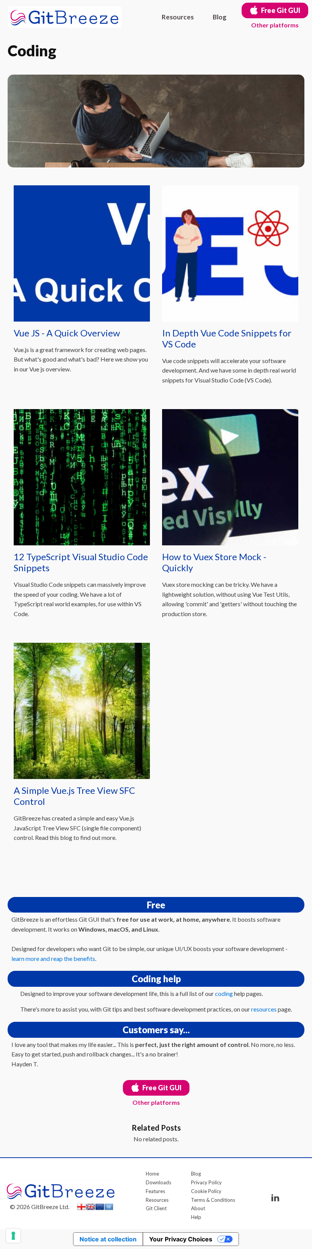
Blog (219, 17)
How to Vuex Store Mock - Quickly (214, 562)
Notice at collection (108, 1239)
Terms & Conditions (213, 1200)
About (198, 1208)
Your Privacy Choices (180, 1239)
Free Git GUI (280, 10)
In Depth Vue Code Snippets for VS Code (226, 338)
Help (196, 1217)
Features (155, 1191)
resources (264, 1009)
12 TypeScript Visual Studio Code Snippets (81, 562)
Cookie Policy (206, 1191)
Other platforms (275, 25)
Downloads (158, 1182)
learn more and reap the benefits (53, 958)
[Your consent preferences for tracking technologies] (13, 1235)
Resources (178, 17)
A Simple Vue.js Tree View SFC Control (74, 796)
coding (224, 993)
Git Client (156, 1208)
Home (152, 1174)
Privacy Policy (206, 1182)
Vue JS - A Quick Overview (67, 333)
